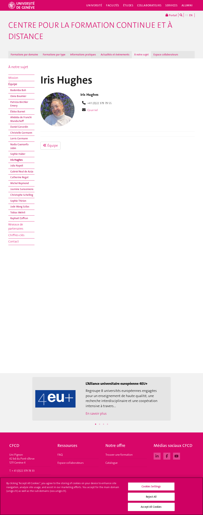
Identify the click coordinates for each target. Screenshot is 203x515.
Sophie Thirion (18, 200)
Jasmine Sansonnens (22, 189)
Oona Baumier (18, 96)
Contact (13, 241)
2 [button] (100, 424)
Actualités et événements (115, 54)
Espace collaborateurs (165, 54)
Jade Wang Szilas (19, 206)
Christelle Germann (21, 132)
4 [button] (107, 424)
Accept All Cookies (151, 506)
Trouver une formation (119, 454)
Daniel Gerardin (19, 126)
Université (94, 5)
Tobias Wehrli (17, 212)
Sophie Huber (17, 154)
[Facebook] (166, 456)
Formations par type (54, 54)
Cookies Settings (151, 486)
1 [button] (96, 424)
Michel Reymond (19, 183)
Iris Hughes (16, 160)
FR (186, 15)
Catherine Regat (19, 177)
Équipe (12, 84)
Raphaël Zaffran (19, 218)
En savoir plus (96, 413)
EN (190, 15)
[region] (101, 496)
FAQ (60, 454)
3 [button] (103, 424)
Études (128, 5)
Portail (172, 15)
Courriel (92, 110)
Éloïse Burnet (17, 111)
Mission (13, 78)
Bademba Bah (18, 90)
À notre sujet (141, 54)
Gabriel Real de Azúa (21, 171)
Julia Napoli (16, 165)
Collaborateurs (149, 5)
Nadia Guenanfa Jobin (19, 146)
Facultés (112, 5)
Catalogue (111, 463)
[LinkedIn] (157, 456)
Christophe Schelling (21, 195)
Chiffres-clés (16, 235)
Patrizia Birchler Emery (19, 103)
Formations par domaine (24, 54)
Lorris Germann (19, 138)
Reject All (151, 496)
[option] (101, 399)
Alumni (187, 5)
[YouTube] (176, 456)
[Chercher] (181, 15)
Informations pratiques (83, 54)
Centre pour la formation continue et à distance (90, 31)
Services (171, 5)
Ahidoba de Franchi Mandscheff (21, 119)
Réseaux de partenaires (15, 226)
